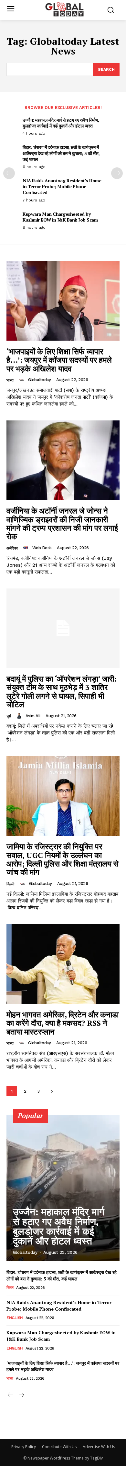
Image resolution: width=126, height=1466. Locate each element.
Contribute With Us (59, 1446)
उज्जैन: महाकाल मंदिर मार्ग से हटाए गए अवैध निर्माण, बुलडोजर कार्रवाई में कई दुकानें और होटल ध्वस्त (61, 123)
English (14, 1317)
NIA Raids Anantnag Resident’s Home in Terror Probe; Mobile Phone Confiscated (62, 186)
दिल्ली (10, 884)
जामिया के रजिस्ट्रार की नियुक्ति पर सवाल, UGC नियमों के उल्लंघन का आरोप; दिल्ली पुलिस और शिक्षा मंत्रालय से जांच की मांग (62, 859)
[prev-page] (9, 173)
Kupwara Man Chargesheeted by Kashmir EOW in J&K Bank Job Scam (60, 217)
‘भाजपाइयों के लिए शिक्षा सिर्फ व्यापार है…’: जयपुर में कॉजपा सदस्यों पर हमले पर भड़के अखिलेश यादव (59, 360)
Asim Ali (33, 715)
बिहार (10, 1287)
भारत (10, 380)
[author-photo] (22, 380)
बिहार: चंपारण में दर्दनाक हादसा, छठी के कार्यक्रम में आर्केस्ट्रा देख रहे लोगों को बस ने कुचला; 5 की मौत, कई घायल (61, 153)
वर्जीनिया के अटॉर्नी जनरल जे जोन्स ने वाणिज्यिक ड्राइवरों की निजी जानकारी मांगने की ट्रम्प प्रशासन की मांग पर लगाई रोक (62, 523)
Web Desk (42, 547)
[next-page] (117, 173)
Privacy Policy (23, 1446)
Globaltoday (39, 379)
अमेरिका (12, 548)
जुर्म (8, 716)
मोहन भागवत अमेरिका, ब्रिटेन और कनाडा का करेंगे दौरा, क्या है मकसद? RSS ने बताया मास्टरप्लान (62, 1023)
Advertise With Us (99, 1446)
